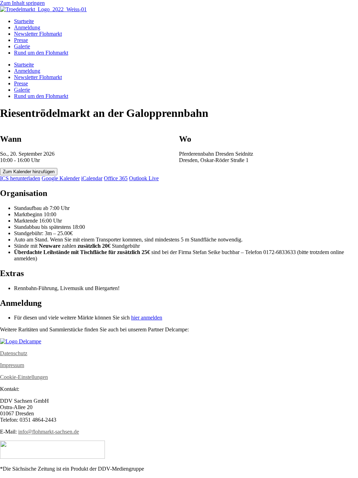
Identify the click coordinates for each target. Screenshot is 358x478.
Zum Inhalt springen (22, 3)
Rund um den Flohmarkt (41, 53)
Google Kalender (61, 178)
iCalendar (91, 178)
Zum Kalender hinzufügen (29, 171)
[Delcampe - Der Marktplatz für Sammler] (20, 341)
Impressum (12, 365)
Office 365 (116, 178)
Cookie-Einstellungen (24, 377)
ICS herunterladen (20, 178)
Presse (21, 40)
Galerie (22, 46)
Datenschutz (13, 353)
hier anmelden (146, 318)
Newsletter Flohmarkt (38, 34)
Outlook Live (144, 178)
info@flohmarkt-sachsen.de (48, 432)
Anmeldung (27, 27)
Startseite (24, 21)
